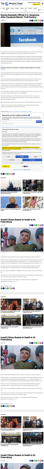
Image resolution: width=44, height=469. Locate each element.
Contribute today (36, 4)
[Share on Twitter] (32, 20)
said (13, 95)
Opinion (22, 8)
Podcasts (30, 8)
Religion (10, 286)
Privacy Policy (11, 123)
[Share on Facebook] (30, 20)
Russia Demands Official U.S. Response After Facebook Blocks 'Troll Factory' (20, 16)
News (4, 8)
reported (18, 93)
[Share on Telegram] (34, 20)
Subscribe (39, 121)
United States (16, 111)
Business (17, 8)
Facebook (30, 111)
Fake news (10, 111)
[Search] (43, 10)
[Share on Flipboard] (40, 20)
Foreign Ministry (23, 111)
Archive (35, 8)
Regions (12, 8)
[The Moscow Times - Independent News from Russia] (12, 3)
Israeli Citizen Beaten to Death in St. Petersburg (18, 220)
